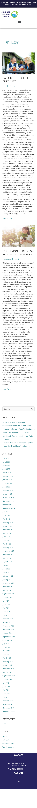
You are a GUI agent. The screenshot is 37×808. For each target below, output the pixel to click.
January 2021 (7, 622)
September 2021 (8, 594)
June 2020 (6, 647)
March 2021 (6, 615)
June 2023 (6, 537)
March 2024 (6, 519)
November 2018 (8, 708)
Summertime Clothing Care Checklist (16, 432)
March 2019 (6, 697)
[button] (19, 21)
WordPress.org (8, 747)
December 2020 (8, 626)
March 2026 (6, 473)
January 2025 (7, 494)
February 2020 (7, 661)
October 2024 (7, 505)
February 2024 (7, 522)
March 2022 (6, 572)
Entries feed (6, 740)
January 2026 (7, 480)
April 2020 (6, 654)
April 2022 (6, 569)
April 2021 (6, 612)
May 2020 (6, 651)
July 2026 (5, 458)
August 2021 (7, 597)
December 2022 (8, 551)
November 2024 (8, 501)
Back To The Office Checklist (15, 79)
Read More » (7, 218)
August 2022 (7, 562)
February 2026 (7, 476)
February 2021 (7, 619)
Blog (4, 86)
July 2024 (5, 512)
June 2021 (6, 604)
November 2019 (8, 669)
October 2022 (7, 558)
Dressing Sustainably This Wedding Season (18, 429)
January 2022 (7, 579)
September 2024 (8, 508)
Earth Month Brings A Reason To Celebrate (18, 252)
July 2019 (5, 683)
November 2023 (8, 530)
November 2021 (8, 587)
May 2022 (6, 565)
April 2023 (6, 540)
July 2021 (5, 601)
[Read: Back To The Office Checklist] (18, 63)
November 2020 (8, 629)
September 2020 (8, 637)
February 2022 (7, 576)
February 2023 (7, 547)
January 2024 (7, 526)
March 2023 (6, 544)
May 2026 (6, 465)
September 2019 (8, 676)
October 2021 (7, 590)
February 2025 (7, 490)
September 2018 (8, 711)
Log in (4, 736)
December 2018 (8, 704)
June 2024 (6, 515)
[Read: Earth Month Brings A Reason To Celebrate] (18, 236)
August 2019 (7, 679)
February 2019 (7, 701)
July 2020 (5, 644)
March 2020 (6, 658)
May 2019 (6, 690)
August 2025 (7, 483)
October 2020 (7, 633)
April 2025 (6, 487)
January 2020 (7, 665)
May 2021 (6, 608)
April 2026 (6, 469)
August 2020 (7, 640)
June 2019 (6, 686)
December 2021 (8, 583)
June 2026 (6, 462)
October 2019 (7, 672)
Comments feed (8, 743)
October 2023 (7, 533)
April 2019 (6, 694)
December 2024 (8, 497)
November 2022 (8, 555)
